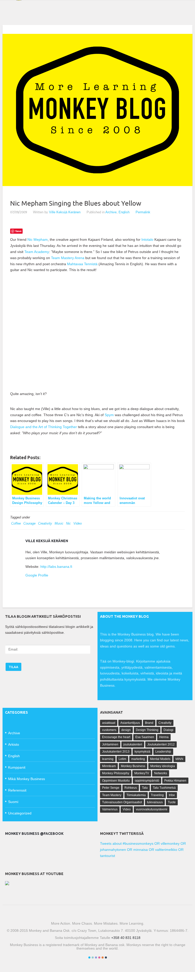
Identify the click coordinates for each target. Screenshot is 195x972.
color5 (103, 957)
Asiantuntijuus (130, 723)
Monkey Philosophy (115, 773)
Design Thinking (147, 730)
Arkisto (13, 744)
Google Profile (36, 575)
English (124, 212)
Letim (122, 759)
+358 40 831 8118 (125, 938)
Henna (164, 737)
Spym (109, 415)
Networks (160, 773)
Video (77, 523)
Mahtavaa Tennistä (83, 264)
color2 (93, 957)
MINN (179, 759)
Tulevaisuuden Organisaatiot (122, 802)
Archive (111, 212)
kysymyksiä (142, 751)
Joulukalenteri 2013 (115, 751)
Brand (149, 723)
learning (107, 759)
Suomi (13, 802)
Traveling (157, 795)
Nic (68, 523)
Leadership (163, 751)
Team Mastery (111, 795)
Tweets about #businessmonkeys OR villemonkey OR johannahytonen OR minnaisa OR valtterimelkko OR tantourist (143, 849)
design (126, 730)
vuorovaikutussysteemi (151, 809)
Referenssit (17, 790)
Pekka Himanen (175, 780)
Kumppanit (16, 767)
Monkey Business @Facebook (34, 834)
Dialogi (168, 730)
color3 (96, 957)
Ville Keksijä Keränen (64, 212)
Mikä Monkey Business (26, 779)
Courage (29, 523)
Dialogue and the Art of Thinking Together (43, 427)
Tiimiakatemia (136, 795)
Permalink (143, 212)
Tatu (145, 788)
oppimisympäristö (147, 780)
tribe (172, 795)
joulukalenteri (132, 744)
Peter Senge (110, 788)
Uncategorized (19, 813)
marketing (138, 759)
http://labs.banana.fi (56, 567)
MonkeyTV (141, 773)
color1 (89, 957)
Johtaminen (110, 744)
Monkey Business (133, 766)
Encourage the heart (116, 737)
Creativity (45, 523)
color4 (99, 957)
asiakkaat (108, 723)
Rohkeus (130, 788)
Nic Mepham (37, 239)
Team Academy (36, 252)
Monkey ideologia (162, 766)
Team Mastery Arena (67, 258)
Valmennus (110, 809)
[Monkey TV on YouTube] (7, 884)
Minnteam (109, 766)
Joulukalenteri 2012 (161, 744)
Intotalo (147, 239)
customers (109, 730)
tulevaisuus (155, 802)
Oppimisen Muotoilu (116, 780)
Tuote (172, 802)
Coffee (16, 523)
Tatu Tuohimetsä (164, 788)
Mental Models (160, 759)
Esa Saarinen (144, 737)
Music (59, 523)
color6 (106, 957)
